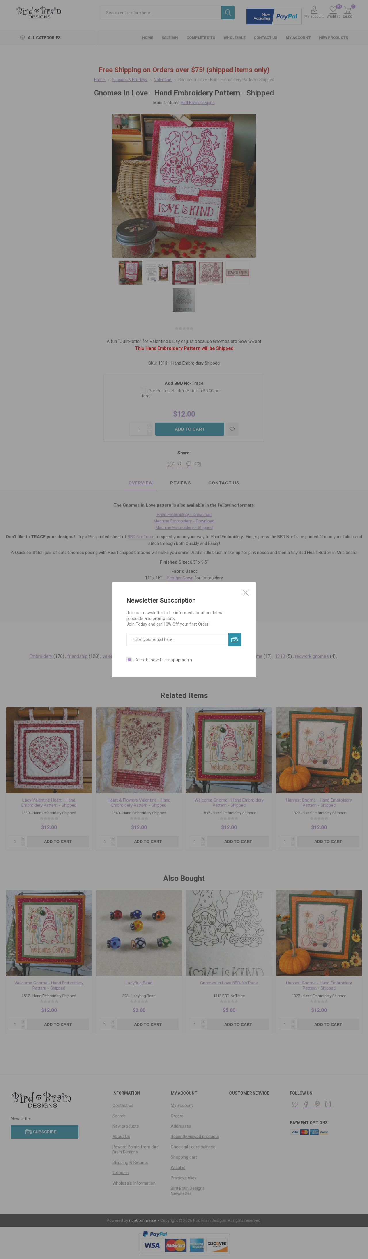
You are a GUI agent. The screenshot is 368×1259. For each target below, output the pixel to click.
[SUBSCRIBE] (234, 639)
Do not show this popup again (163, 659)
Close (246, 592)
